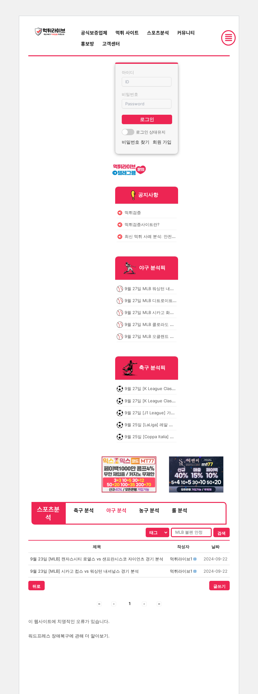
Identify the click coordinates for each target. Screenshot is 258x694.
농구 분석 (149, 510)
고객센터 (111, 43)
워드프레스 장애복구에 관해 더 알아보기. (68, 635)
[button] (181, 558)
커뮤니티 (186, 32)
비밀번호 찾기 (135, 142)
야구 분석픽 (152, 267)
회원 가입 (162, 142)
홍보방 (87, 43)
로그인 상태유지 (150, 132)
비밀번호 (130, 94)
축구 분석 (84, 510)
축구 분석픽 (152, 368)
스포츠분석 (158, 32)
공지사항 (148, 194)
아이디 (128, 72)
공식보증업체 (94, 32)
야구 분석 (116, 510)
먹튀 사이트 (127, 32)
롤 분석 (179, 510)
